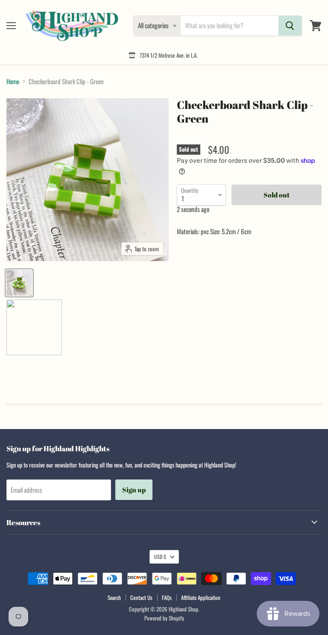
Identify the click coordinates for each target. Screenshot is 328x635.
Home (12, 81)
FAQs (167, 597)
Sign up (134, 489)
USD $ (160, 557)
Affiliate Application (200, 597)
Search (114, 597)
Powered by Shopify (164, 618)
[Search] (290, 25)
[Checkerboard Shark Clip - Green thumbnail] (19, 283)
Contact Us (141, 597)
